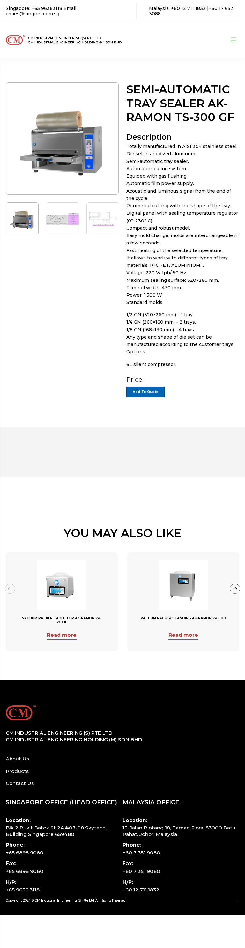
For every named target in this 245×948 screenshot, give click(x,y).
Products (17, 771)
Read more (62, 635)
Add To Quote (145, 392)
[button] (235, 589)
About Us (17, 759)
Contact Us (20, 783)
